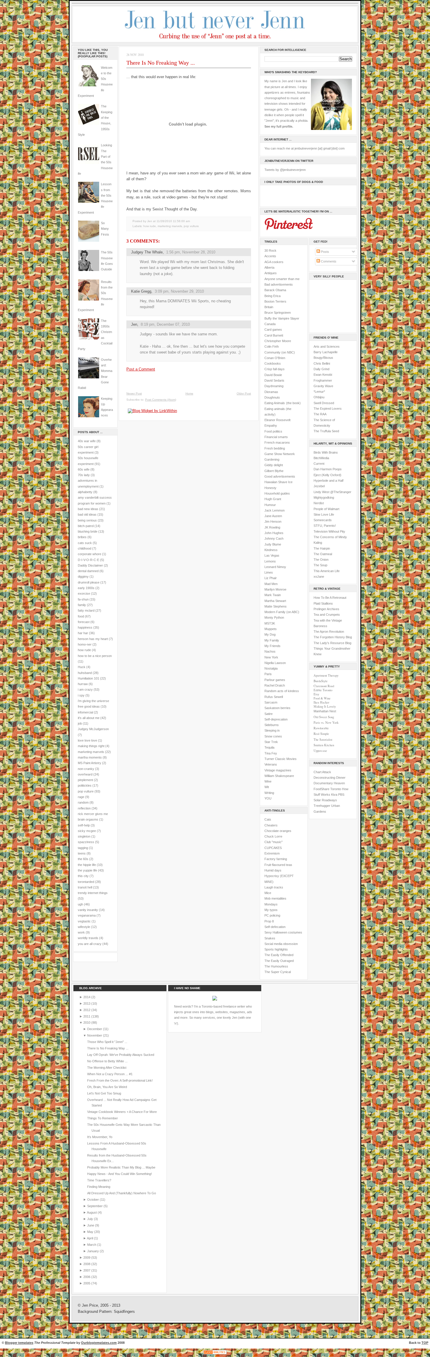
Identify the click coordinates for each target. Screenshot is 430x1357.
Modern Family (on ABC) (281, 612)
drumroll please (88, 582)
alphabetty (85, 492)
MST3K (269, 623)
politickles (85, 785)
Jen (134, 324)
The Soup (320, 565)
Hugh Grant (272, 499)
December (95, 1029)
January (93, 1251)
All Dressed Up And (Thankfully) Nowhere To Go (121, 1193)
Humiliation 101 (88, 678)
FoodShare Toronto (327, 789)
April (90, 1238)
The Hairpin (322, 548)
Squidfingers (124, 1312)
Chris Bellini (322, 363)
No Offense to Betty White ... (107, 1061)
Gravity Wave (323, 386)
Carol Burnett (273, 335)
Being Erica (272, 296)
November (95, 1035)
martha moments (90, 757)
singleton (84, 836)
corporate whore (89, 554)
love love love (87, 740)
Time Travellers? (99, 1180)
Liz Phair (270, 578)
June (91, 1225)
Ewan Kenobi (323, 374)
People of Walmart (326, 509)
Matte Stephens (275, 606)
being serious (87, 520)
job (80, 723)
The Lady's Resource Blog (332, 643)
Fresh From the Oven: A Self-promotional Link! (120, 1080)
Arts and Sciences (327, 346)
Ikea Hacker (321, 702)
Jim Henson (272, 521)
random (83, 802)
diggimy (83, 576)
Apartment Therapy (326, 675)
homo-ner (85, 644)
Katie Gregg (141, 291)
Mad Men (271, 584)
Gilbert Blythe (273, 471)
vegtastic (84, 921)
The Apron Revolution (329, 631)
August (92, 1212)
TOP (425, 1342)
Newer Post (134, 393)
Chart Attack (322, 772)
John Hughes (273, 533)
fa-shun (83, 599)
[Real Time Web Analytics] (215, 1354)
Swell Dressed (324, 403)
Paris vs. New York (326, 722)
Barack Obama (275, 290)
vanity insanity (88, 910)
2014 (87, 997)
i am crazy (85, 689)
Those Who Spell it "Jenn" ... (107, 1042)
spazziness (86, 842)
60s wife (84, 469)
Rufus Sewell (273, 697)
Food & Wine (322, 698)
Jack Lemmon (274, 510)
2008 (87, 1264)
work (81, 932)
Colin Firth (271, 346)
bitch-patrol (86, 526)
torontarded (86, 881)
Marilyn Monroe (275, 589)
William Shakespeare (279, 776)
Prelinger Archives (326, 609)
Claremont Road (324, 686)
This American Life (327, 571)
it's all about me (88, 718)
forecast (84, 622)
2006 (87, 1277)
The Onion (321, 559)
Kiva (334, 794)
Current (319, 463)
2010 (87, 1022)
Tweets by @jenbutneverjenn (285, 169)
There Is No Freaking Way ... (160, 62)
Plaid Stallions (323, 603)
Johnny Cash (273, 538)
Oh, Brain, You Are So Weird (107, 1087)
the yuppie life (87, 870)
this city (83, 876)
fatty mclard (86, 610)
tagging (83, 848)
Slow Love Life (324, 514)
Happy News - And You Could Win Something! (119, 1174)
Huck (81, 667)
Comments (328, 261)
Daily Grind (321, 369)
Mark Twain (272, 595)
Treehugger (322, 805)
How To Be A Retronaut (330, 597)
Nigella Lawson (275, 663)
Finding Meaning (98, 1186)
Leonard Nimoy (275, 567)
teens (82, 853)
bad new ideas (88, 509)
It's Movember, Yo (99, 1137)
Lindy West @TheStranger (332, 492)
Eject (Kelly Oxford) (327, 475)
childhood (84, 548)
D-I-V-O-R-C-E (88, 560)
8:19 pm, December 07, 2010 (165, 324)
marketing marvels (91, 752)
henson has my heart (93, 639)
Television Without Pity (329, 531)
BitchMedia (321, 458)
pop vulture (86, 791)
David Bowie (273, 375)
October (93, 1199)
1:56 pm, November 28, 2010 (190, 252)
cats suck (85, 543)
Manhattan (325, 711)
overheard (85, 774)
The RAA (320, 414)
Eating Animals (274, 403)
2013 (87, 1003)
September (95, 1206)
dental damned (88, 571)
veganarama (87, 915)
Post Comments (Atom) (160, 399)
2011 (87, 1016)
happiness (85, 627)
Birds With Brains (326, 452)
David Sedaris (274, 380)
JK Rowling (272, 527)
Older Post (244, 393)
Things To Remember (102, 1118)
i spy (81, 695)
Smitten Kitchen (324, 745)
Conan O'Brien (274, 358)
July (90, 1219)
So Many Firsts (105, 228)
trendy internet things (93, 893)
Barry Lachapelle (326, 352)
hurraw (83, 684)
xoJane (319, 576)
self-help (84, 825)
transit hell (85, 887)
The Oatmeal (323, 554)
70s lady (84, 475)
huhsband (85, 673)
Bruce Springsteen (277, 312)
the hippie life (87, 865)
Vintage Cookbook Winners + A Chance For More (122, 1112)
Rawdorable (321, 728)
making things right (91, 746)
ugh (80, 904)
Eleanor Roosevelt (277, 420)
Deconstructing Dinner (329, 777)
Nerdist (319, 503)
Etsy (316, 694)
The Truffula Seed (326, 431)
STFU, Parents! (325, 525)
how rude (84, 650)
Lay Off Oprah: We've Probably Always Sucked (120, 1054)
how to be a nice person (95, 656)
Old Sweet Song (324, 717)
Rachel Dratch (274, 685)
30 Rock (270, 250)
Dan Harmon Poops (328, 469)
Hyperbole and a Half (328, 480)
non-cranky (86, 769)
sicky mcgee (87, 831)
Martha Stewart (275, 601)
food (81, 616)
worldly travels (88, 938)
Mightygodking (324, 497)
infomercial (85, 712)
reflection (84, 808)
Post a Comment (140, 369)
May (90, 1232)
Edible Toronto (323, 690)
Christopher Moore (277, 341)
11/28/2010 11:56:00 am (173, 221)
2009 (87, 1257)
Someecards (323, 520)
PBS (341, 794)
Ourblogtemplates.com (99, 1342)
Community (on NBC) (279, 352)
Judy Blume (272, 544)
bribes (82, 537)
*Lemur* (319, 391)
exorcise (84, 593)
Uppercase (320, 751)
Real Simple (321, 734)
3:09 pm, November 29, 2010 (179, 291)
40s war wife (87, 441)
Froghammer (323, 380)
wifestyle (84, 927)
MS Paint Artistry (89, 763)
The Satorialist (323, 739)
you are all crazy (90, 944)
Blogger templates (19, 1342)
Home (189, 393)
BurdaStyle (321, 681)
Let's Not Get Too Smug (104, 1093)
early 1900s (86, 588)
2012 (87, 1010)
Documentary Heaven (329, 783)
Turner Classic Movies (280, 759)
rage (81, 797)
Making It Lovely (325, 706)
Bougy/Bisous (323, 357)
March (92, 1244)
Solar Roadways (325, 800)
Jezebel (319, 486)
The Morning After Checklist (106, 1067)
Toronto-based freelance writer (223, 1006)
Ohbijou (319, 397)
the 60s (83, 859)
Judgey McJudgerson (93, 729)
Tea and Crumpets (327, 614)
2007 (87, 1270)
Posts (324, 251)
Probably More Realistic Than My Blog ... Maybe (121, 1167)
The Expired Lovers (328, 408)
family (82, 605)
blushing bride (87, 531)
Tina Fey (270, 753)
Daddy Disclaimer (90, 565)
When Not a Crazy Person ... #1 (110, 1074)
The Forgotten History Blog (333, 637)
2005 (87, 1283)
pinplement (85, 780)
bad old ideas (87, 514)
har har (83, 633)
